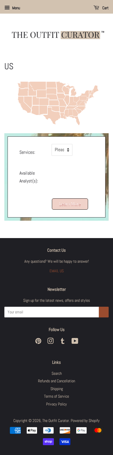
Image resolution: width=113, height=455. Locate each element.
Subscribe (104, 312)
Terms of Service (56, 396)
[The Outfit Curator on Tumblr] (62, 342)
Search (57, 373)
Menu (15, 7)
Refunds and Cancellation (56, 381)
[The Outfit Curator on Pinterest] (38, 342)
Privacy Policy (56, 404)
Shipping (56, 388)
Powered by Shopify (85, 420)
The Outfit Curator (55, 420)
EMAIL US (57, 270)
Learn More (70, 204)
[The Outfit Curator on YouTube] (75, 342)
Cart (105, 7)
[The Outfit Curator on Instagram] (50, 342)
